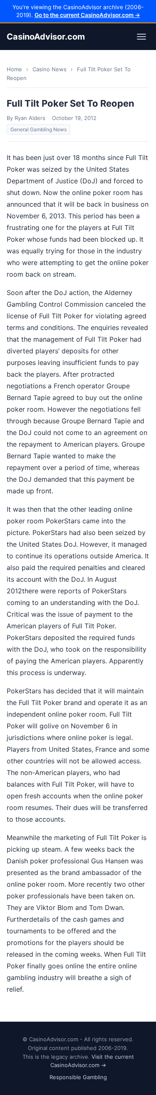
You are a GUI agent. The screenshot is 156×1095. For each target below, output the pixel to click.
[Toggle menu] (141, 36)
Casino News (49, 69)
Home (14, 69)
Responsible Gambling (78, 1077)
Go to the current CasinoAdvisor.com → (87, 15)
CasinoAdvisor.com (46, 37)
